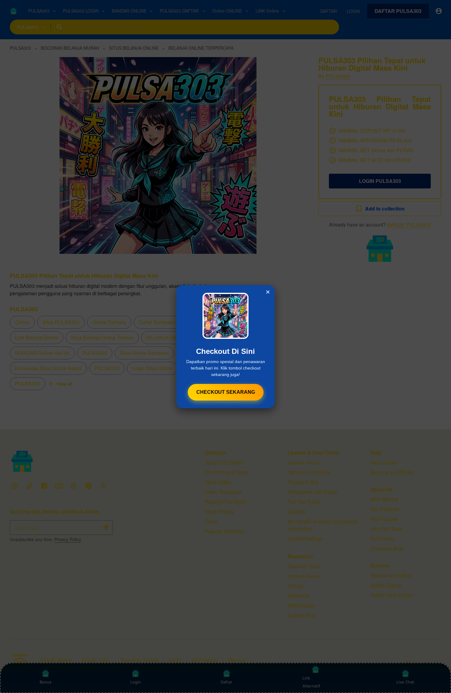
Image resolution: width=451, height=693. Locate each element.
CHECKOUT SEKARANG (225, 392)
